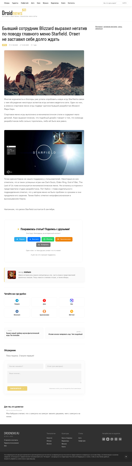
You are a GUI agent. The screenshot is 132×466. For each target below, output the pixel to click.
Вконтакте (35, 239)
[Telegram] (103, 439)
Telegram (22, 239)
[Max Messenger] (111, 439)
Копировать (45, 245)
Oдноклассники (64, 239)
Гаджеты (15, 3)
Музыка (45, 3)
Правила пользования (11, 443)
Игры (4, 45)
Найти (124, 3)
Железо (49, 444)
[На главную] (19, 12)
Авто (32, 3)
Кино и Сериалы (67, 438)
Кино (38, 3)
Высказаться (17, 388)
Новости (49, 438)
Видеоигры (55, 3)
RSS (5, 446)
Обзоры (6, 3)
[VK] (120, 439)
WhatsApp (49, 239)
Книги (63, 3)
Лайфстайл (24, 3)
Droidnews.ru (11, 433)
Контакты (71, 3)
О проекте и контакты (11, 440)
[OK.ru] (116, 439)
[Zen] (107, 439)
